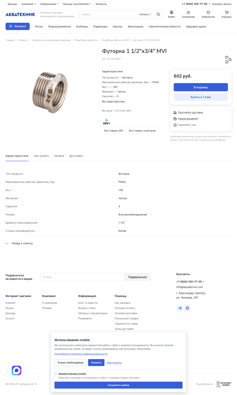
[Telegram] (179, 308)
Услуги (10, 318)
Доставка (76, 156)
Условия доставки (126, 313)
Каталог (11, 302)
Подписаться (137, 277)
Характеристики (17, 156)
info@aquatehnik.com (189, 287)
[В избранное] (226, 57)
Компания (49, 296)
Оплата (59, 156)
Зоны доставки (124, 328)
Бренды (10, 313)
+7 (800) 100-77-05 (194, 4)
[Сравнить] (227, 61)
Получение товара (126, 318)
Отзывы (47, 308)
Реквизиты (85, 318)
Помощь (120, 296)
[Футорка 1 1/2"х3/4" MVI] (50, 92)
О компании (49, 302)
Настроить (114, 362)
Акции (10, 308)
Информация (87, 296)
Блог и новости (88, 302)
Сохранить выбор (118, 385)
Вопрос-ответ (87, 308)
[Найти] (158, 14)
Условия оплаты (125, 308)
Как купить (41, 156)
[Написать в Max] (16, 370)
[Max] (187, 308)
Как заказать (122, 302)
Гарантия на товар (126, 323)
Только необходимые (70, 362)
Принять (96, 362)
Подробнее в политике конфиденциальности (80, 353)
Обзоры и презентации (92, 313)
